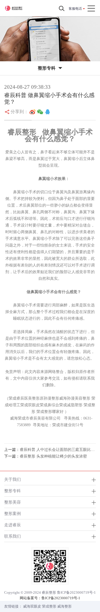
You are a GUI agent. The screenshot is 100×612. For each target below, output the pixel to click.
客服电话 (75, 9)
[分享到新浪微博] (32, 111)
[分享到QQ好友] (47, 111)
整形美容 (12, 502)
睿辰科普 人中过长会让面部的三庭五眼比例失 (59, 450)
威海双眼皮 (32, 606)
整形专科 (12, 490)
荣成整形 (49, 606)
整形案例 (12, 513)
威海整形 (64, 606)
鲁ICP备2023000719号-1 (76, 592)
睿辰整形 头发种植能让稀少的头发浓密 (53, 456)
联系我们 (12, 536)
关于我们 (12, 479)
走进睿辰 (12, 524)
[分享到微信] (40, 111)
